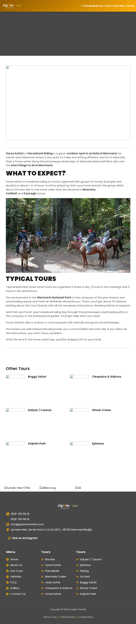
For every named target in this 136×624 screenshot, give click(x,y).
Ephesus (98, 443)
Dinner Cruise (101, 410)
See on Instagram (25, 538)
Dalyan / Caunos (40, 410)
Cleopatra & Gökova (106, 376)
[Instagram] (9, 538)
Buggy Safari (37, 376)
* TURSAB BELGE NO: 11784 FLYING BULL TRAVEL (107, 6)
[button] (35, 6)
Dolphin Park (37, 443)
